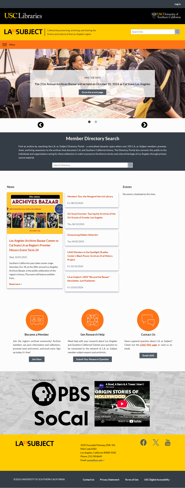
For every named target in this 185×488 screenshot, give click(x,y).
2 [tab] (95, 121)
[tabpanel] (92, 83)
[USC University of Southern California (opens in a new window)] (166, 18)
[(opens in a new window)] (143, 445)
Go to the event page (92, 92)
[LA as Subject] (23, 33)
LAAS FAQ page (148, 345)
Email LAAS (148, 355)
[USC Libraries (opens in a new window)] (23, 17)
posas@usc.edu (95, 460)
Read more (15, 284)
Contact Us (88, 479)
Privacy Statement (109, 479)
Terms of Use (131, 479)
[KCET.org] (61, 424)
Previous (40, 125)
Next (144, 125)
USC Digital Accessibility (156, 479)
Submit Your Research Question (92, 359)
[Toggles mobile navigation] (4, 44)
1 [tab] (89, 121)
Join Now (36, 359)
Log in (178, 4)
